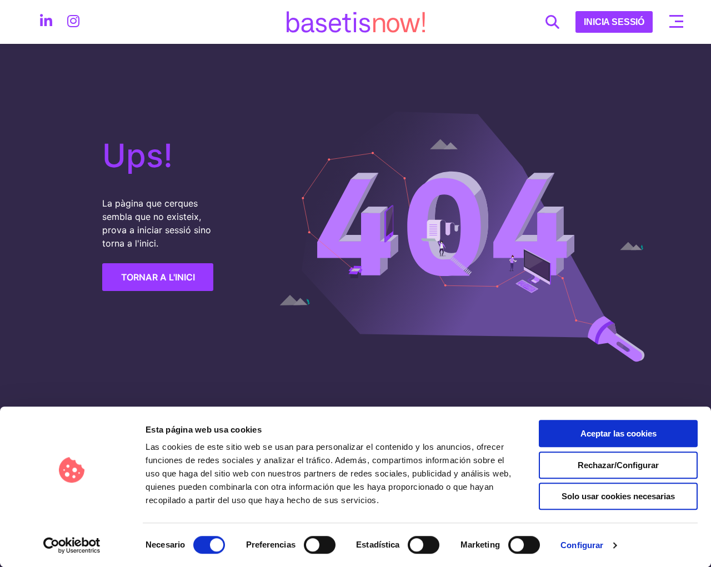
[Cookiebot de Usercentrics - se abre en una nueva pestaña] (72, 545)
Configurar (581, 545)
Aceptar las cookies (618, 433)
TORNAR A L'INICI (158, 277)
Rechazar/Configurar (618, 465)
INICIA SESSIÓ (614, 22)
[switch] (319, 544)
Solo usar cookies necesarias (618, 496)
